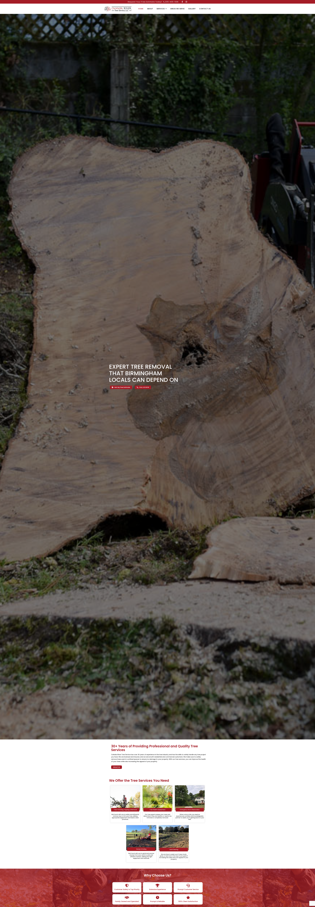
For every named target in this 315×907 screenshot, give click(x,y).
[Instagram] (186, 2)
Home (140, 9)
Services (161, 9)
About (150, 9)
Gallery (192, 9)
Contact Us (205, 9)
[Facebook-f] (182, 2)
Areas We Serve (177, 9)
